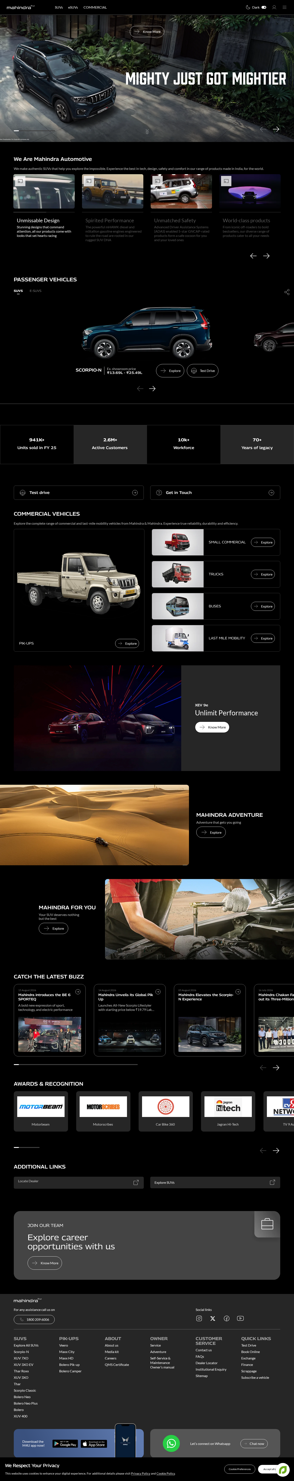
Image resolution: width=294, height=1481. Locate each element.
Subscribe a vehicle (255, 1377)
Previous (263, 129)
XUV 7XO (21, 1358)
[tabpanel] (147, 78)
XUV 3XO (21, 1377)
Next (276, 129)
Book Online (250, 1352)
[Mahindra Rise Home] (21, 7)
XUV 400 (20, 1416)
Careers (110, 1358)
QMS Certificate (117, 1364)
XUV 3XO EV (23, 1364)
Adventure (158, 1352)
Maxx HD (66, 1358)
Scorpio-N (21, 1352)
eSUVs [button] (73, 7)
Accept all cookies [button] (273, 1469)
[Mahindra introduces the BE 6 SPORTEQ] (78, 1001)
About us (111, 1345)
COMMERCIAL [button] (95, 7)
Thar (17, 1384)
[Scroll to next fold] (147, 133)
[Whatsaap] (171, 1444)
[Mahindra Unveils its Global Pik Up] (158, 1001)
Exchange (248, 1358)
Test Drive (248, 1345)
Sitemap (202, 1376)
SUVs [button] (59, 7)
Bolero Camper (70, 1371)
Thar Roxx (21, 1371)
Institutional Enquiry (211, 1369)
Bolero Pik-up (69, 1364)
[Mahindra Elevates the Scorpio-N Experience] (238, 1001)
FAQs (200, 1356)
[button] (239, 1469)
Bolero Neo (22, 1397)
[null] (94, 825)
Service (155, 1345)
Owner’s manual (162, 1367)
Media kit (112, 1352)
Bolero (19, 1410)
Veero (63, 1345)
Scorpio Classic (25, 1390)
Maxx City (66, 1352)
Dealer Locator (207, 1363)
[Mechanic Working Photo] (199, 919)
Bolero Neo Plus (26, 1403)
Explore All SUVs (26, 1345)
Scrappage (249, 1371)
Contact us (204, 1350)
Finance (247, 1364)
